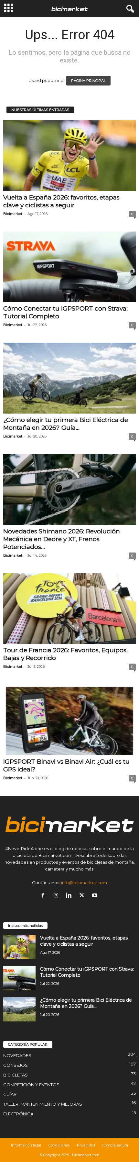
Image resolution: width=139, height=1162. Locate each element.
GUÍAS (9, 1094)
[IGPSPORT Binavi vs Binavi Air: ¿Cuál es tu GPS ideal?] (69, 719)
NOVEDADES (17, 1055)
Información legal (26, 1145)
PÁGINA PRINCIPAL (88, 80)
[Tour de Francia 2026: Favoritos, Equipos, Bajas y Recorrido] (69, 608)
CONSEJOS (15, 1065)
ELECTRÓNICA (18, 1113)
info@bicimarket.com (84, 882)
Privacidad (86, 1145)
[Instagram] (57, 895)
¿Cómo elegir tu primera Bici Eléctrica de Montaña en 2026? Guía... (65, 423)
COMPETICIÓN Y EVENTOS (31, 1084)
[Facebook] (44, 895)
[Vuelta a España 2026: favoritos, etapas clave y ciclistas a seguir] (69, 155)
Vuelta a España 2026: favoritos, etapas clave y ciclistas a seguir (61, 201)
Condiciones (59, 1145)
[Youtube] (96, 895)
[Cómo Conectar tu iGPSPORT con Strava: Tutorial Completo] (69, 267)
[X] (83, 895)
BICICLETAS (15, 1074)
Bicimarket (12, 213)
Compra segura (115, 1145)
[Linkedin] (70, 895)
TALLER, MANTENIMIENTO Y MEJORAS (42, 1104)
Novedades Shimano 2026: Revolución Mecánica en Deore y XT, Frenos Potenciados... (61, 539)
